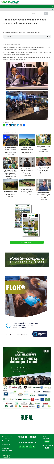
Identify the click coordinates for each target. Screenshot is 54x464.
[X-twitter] (23, 446)
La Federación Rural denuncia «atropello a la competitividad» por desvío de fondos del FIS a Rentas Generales (10, 173)
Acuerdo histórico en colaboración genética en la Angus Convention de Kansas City (27, 171)
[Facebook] (20, 446)
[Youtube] (27, 446)
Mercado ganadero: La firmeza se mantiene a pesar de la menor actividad (10, 194)
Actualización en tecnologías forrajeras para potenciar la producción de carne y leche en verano (27, 151)
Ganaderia (7, 28)
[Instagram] (30, 446)
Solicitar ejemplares (27, 242)
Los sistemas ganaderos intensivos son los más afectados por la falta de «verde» (43, 195)
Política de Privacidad (6, 456)
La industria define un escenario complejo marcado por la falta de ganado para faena (10, 150)
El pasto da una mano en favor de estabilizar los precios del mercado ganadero (27, 190)
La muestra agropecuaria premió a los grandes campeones (43, 148)
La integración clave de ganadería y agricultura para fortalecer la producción (43, 170)
